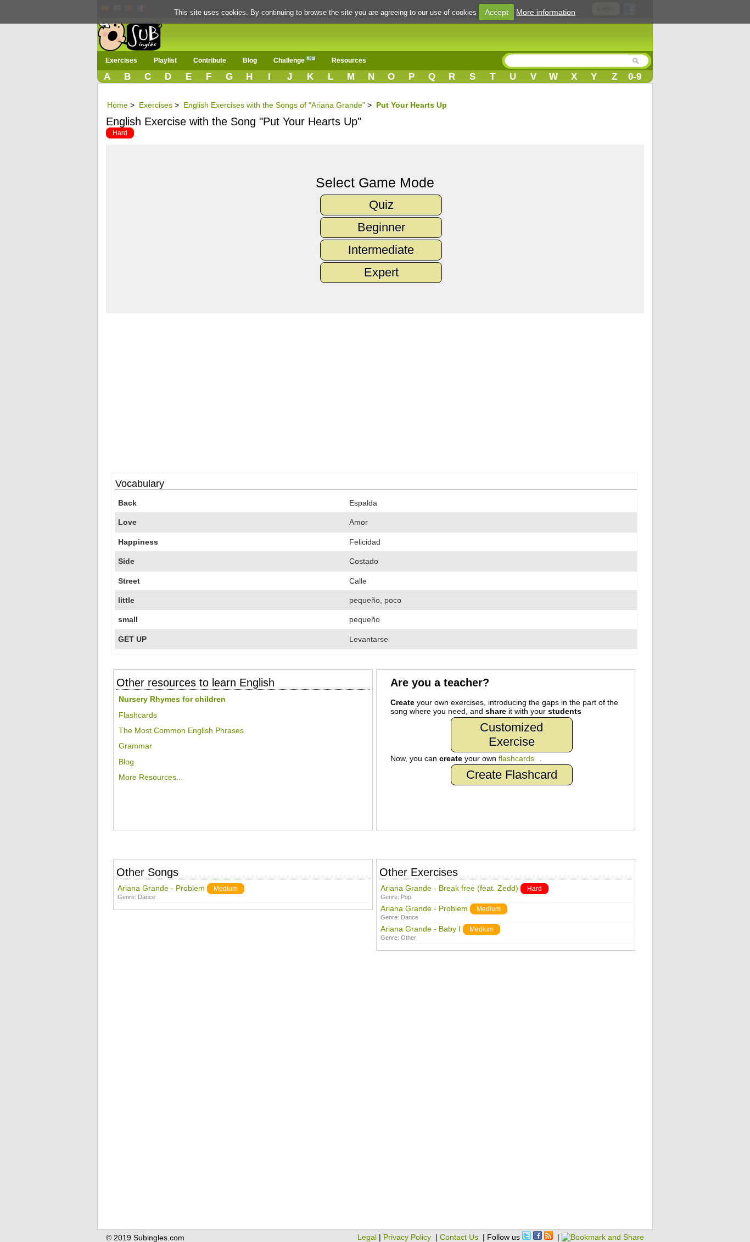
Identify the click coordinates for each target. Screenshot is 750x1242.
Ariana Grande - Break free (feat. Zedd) (449, 888)
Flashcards (138, 715)
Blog (250, 60)
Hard (120, 133)
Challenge (289, 60)
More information (545, 12)
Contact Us (459, 1237)
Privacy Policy (407, 1237)
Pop (406, 897)
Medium (226, 888)
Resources (349, 60)
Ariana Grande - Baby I (420, 928)
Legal (367, 1237)
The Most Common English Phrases (181, 730)
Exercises (121, 60)
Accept (496, 12)
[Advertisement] (380, 390)
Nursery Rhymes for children (172, 699)
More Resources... (151, 777)
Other (408, 937)
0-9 (634, 76)
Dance (146, 897)
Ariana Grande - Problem (161, 888)
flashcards (516, 758)
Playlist (165, 60)
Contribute (209, 60)
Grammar (135, 745)
